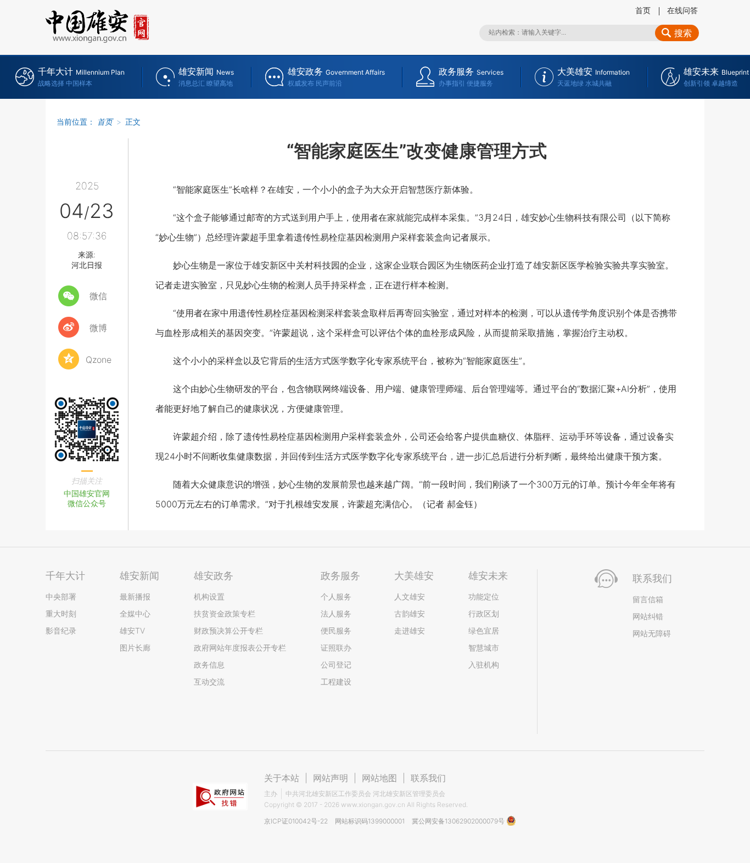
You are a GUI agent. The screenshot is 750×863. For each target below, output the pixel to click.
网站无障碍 (652, 633)
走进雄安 (409, 630)
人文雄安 (409, 596)
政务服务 (340, 575)
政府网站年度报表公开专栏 (240, 647)
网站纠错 (648, 616)
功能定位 (483, 596)
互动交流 (209, 681)
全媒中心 (135, 613)
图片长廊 (135, 647)
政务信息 (209, 664)
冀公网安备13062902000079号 (459, 821)
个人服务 (336, 596)
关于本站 (281, 777)
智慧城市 (483, 647)
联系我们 (428, 777)
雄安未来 (488, 575)
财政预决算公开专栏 (228, 630)
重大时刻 (61, 613)
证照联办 (336, 647)
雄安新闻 (139, 575)
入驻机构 (483, 664)
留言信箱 (648, 599)
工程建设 (336, 681)
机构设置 (209, 596)
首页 (643, 10)
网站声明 (330, 777)
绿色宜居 (483, 630)
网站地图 (379, 777)
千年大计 (65, 575)
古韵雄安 (409, 613)
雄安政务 (213, 575)
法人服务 (336, 613)
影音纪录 (61, 630)
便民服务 (336, 630)
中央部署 (61, 596)
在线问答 (682, 10)
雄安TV (132, 630)
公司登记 (336, 664)
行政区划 (483, 613)
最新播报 (135, 596)
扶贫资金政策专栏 (224, 613)
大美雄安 (414, 575)
